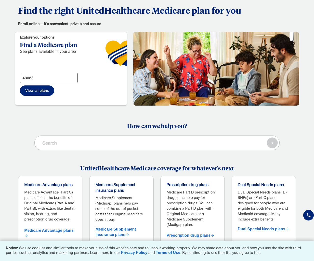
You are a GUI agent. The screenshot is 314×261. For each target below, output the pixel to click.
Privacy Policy (134, 252)
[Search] (272, 142)
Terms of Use (168, 252)
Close (309, 245)
